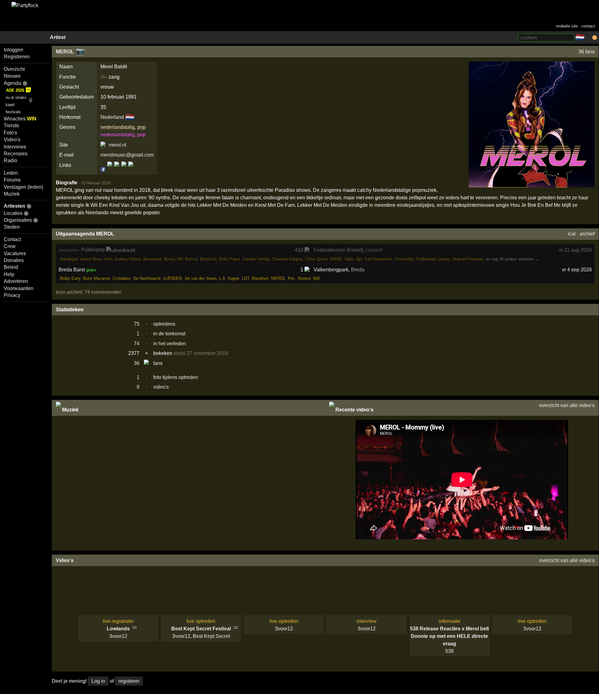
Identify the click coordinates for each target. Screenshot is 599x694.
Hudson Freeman (467, 259)
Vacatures (15, 253)
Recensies (15, 153)
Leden (11, 173)
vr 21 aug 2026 (575, 250)
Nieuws (12, 76)
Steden (12, 227)
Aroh (108, 259)
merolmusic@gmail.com (127, 155)
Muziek (12, 194)
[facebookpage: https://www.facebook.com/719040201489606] (109, 169)
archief (587, 233)
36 (136, 363)
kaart (10, 104)
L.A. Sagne (229, 278)
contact (588, 26)
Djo (359, 259)
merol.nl (117, 145)
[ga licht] (588, 37)
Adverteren (16, 281)
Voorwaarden (18, 288)
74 (136, 343)
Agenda (12, 83)
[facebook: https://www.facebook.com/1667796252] (103, 169)
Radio (10, 160)
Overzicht (14, 69)
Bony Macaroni (96, 278)
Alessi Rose (91, 259)
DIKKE (336, 259)
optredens (164, 324)
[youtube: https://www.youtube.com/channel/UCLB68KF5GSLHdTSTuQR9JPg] (130, 169)
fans (158, 363)
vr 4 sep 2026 (577, 269)
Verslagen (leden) (23, 187)
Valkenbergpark (331, 269)
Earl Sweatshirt (378, 259)
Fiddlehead (426, 259)
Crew (10, 246)
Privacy (12, 295)
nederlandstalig (117, 127)
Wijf (316, 278)
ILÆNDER (172, 278)
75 (136, 324)
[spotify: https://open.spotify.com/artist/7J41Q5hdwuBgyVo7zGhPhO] (123, 169)
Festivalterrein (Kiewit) (338, 250)
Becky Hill (173, 259)
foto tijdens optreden (175, 377)
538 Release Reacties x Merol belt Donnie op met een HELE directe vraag (449, 636)
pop (141, 127)
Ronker (304, 278)
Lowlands (118, 628)
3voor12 (118, 636)
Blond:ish (208, 259)
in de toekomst (169, 333)
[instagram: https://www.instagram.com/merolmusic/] (116, 169)
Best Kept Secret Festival (201, 628)
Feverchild (404, 259)
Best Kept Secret (211, 636)
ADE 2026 (15, 90)
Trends (11, 125)
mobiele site (567, 26)
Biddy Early (70, 278)
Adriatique (69, 259)
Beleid (11, 267)
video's (161, 387)
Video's (12, 139)
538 (449, 651)
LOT (245, 278)
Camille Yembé (256, 259)
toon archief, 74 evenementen (88, 292)
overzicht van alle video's (567, 405)
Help (9, 274)
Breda (357, 269)
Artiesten (14, 206)
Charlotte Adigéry (287, 259)
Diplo (349, 259)
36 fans (586, 51)
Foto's (10, 132)
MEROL (65, 51)
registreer (129, 681)
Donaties (14, 260)
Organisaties (18, 220)
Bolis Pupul (229, 259)
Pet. (291, 278)
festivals (13, 111)
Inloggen (13, 49)
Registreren (17, 56)
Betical (191, 259)
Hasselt (374, 250)
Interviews (15, 146)
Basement (152, 259)
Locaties (13, 213)
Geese (444, 259)
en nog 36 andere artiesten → (512, 259)
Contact (12, 239)
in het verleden (169, 343)
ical (572, 233)
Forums (12, 179)
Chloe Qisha (316, 259)
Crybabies (122, 278)
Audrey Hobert (128, 259)
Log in (98, 681)
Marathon (260, 278)
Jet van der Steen (200, 278)
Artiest (58, 37)
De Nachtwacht (147, 278)
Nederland (112, 117)
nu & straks (16, 97)
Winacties (20, 118)
